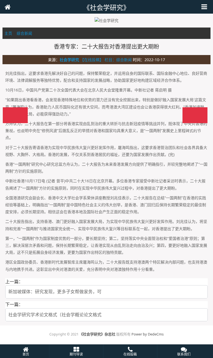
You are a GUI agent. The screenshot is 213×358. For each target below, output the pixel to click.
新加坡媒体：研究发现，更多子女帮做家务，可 (55, 292)
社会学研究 (69, 59)
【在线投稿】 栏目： (98, 59)
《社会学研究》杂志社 (97, 334)
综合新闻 (24, 33)
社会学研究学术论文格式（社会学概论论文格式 (55, 315)
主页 (8, 33)
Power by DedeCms (147, 334)
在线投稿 (194, 115)
